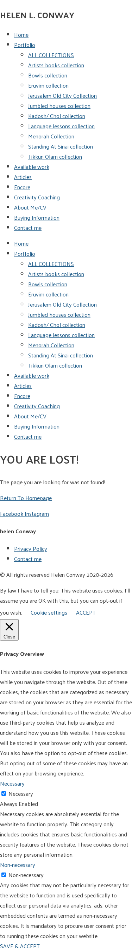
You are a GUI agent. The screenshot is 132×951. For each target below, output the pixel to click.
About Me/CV (30, 207)
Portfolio (24, 45)
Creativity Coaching (37, 197)
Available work (31, 167)
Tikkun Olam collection (55, 156)
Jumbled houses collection (59, 106)
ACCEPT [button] (86, 612)
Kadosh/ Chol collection (56, 116)
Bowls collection (47, 75)
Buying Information (36, 217)
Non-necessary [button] (17, 865)
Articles (23, 177)
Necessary (20, 793)
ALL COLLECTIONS (51, 55)
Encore (22, 187)
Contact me (28, 228)
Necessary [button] (12, 783)
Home (21, 34)
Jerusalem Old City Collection (62, 95)
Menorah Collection (51, 136)
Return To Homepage (26, 498)
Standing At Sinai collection (60, 146)
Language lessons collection (61, 126)
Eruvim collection (48, 85)
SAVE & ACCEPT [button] (20, 946)
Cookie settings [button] (49, 612)
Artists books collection (56, 65)
